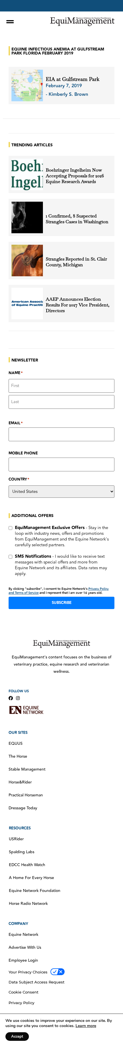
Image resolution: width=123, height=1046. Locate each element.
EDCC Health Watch (27, 865)
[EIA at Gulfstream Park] (27, 85)
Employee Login (23, 960)
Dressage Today (23, 808)
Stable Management (27, 769)
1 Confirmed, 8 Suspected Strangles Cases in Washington (77, 219)
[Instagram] (18, 698)
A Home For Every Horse (31, 878)
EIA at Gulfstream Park (72, 79)
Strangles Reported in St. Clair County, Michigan (76, 262)
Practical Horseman (26, 795)
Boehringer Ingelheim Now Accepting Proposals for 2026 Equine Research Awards (75, 175)
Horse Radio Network (28, 904)
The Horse (18, 756)
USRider (16, 839)
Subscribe (62, 603)
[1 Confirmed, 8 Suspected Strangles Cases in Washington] (27, 217)
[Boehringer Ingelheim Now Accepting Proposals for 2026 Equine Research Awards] (27, 174)
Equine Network (23, 935)
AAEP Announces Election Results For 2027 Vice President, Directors (78, 305)
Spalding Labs (21, 852)
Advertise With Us (25, 947)
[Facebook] (11, 698)
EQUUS (16, 743)
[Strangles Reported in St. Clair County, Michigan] (27, 260)
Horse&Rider (20, 782)
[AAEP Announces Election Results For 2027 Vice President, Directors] (27, 303)
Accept (17, 1036)
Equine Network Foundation (34, 891)
